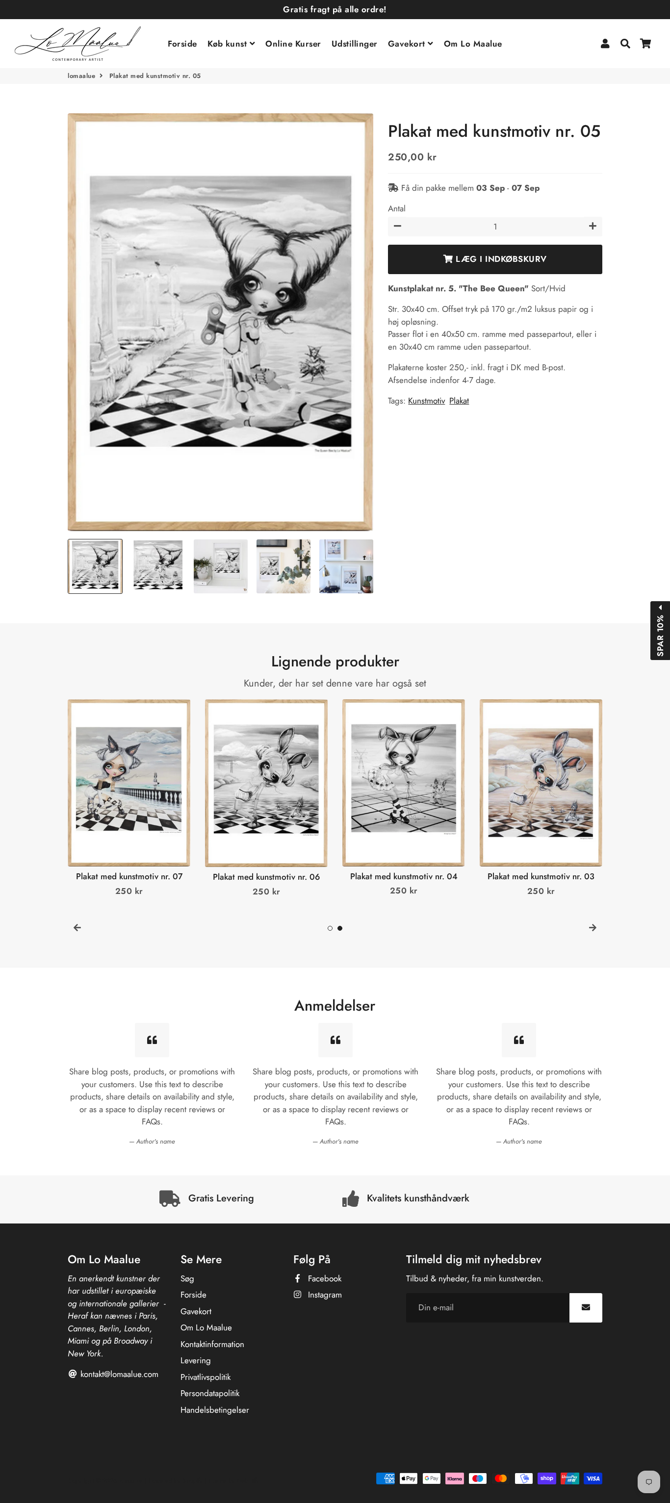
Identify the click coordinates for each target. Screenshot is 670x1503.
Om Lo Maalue (473, 44)
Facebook (323, 1278)
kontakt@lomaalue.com (118, 1374)
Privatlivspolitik (205, 1377)
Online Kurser (293, 44)
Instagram (324, 1294)
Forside (182, 44)
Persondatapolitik (209, 1393)
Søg (187, 1278)
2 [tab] (339, 928)
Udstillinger (355, 44)
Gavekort (408, 44)
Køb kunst (228, 44)
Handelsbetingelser (214, 1410)
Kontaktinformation (212, 1344)
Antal (397, 208)
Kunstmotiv (426, 401)
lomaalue (81, 75)
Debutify (248, 1480)
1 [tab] (330, 928)
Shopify (192, 1480)
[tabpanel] (129, 798)
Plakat (459, 401)
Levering (195, 1360)
